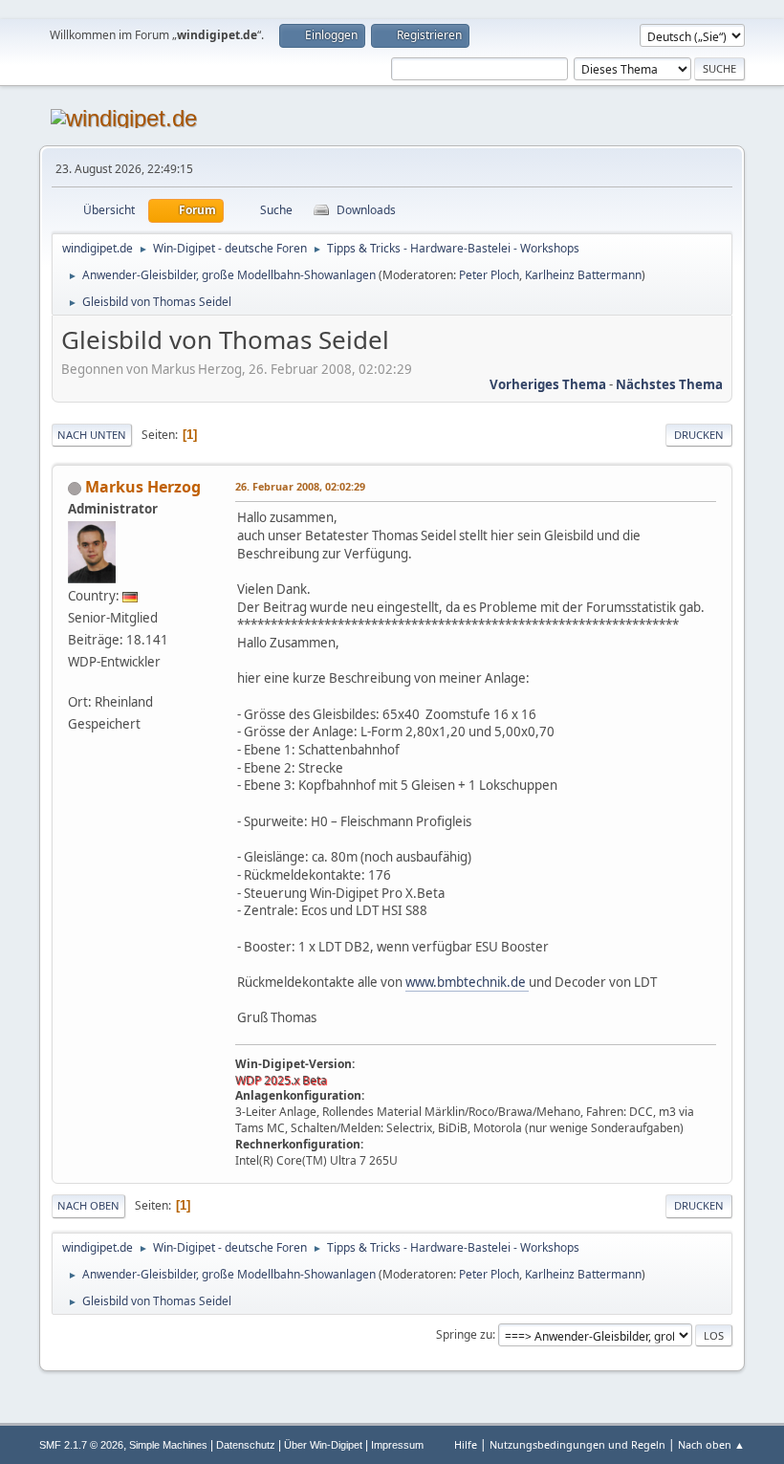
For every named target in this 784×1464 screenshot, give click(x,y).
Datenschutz (245, 1445)
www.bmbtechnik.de (467, 982)
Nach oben (88, 1205)
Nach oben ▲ (711, 1444)
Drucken (699, 434)
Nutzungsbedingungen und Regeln (577, 1444)
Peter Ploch (489, 275)
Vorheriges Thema (548, 384)
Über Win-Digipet (323, 1445)
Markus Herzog (143, 486)
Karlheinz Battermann (583, 275)
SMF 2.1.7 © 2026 (81, 1445)
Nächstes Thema (669, 384)
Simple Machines (168, 1445)
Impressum (397, 1445)
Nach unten (91, 434)
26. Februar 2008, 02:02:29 (300, 486)
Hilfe (465, 1444)
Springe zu (464, 1334)
